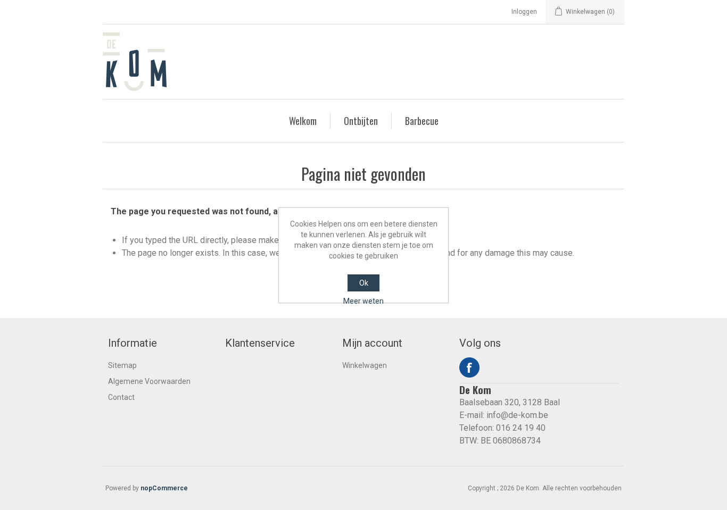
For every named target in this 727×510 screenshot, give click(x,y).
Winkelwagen (364, 365)
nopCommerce (164, 488)
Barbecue (422, 121)
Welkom (303, 121)
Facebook (469, 367)
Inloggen (524, 11)
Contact (121, 397)
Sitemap (122, 365)
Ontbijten (361, 121)
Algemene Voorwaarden (149, 381)
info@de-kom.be (517, 415)
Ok (363, 283)
